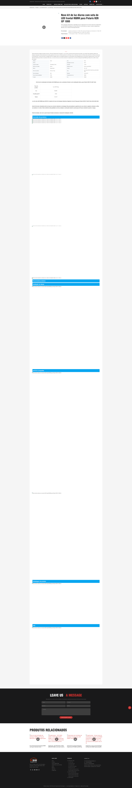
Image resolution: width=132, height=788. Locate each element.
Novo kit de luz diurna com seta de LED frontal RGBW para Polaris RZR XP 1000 (68, 7)
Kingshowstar (32, 7)
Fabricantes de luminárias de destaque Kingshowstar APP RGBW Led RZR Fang (74, 746)
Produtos (37, 7)
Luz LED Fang (50, 7)
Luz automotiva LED (43, 7)
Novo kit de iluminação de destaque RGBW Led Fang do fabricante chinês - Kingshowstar (38, 746)
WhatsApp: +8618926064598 (89, 763)
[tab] (66, 51)
